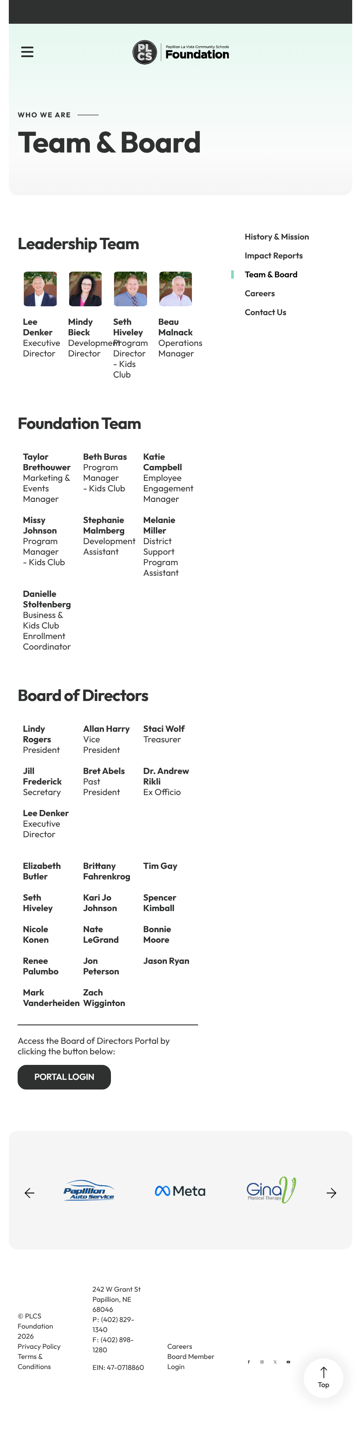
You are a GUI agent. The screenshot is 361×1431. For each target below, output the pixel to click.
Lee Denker (38, 327)
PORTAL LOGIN (64, 1076)
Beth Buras (105, 456)
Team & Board (271, 274)
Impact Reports (274, 255)
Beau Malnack (175, 327)
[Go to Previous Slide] (29, 1198)
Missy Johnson (40, 525)
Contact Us (265, 312)
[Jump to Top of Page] (323, 1378)
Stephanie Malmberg (104, 525)
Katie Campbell (162, 462)
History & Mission (277, 236)
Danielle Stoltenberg (47, 599)
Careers (260, 293)
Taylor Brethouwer (47, 462)
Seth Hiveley (128, 327)
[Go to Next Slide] (331, 1190)
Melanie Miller (159, 525)
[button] (27, 52)
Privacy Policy (39, 1346)
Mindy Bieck (80, 327)
